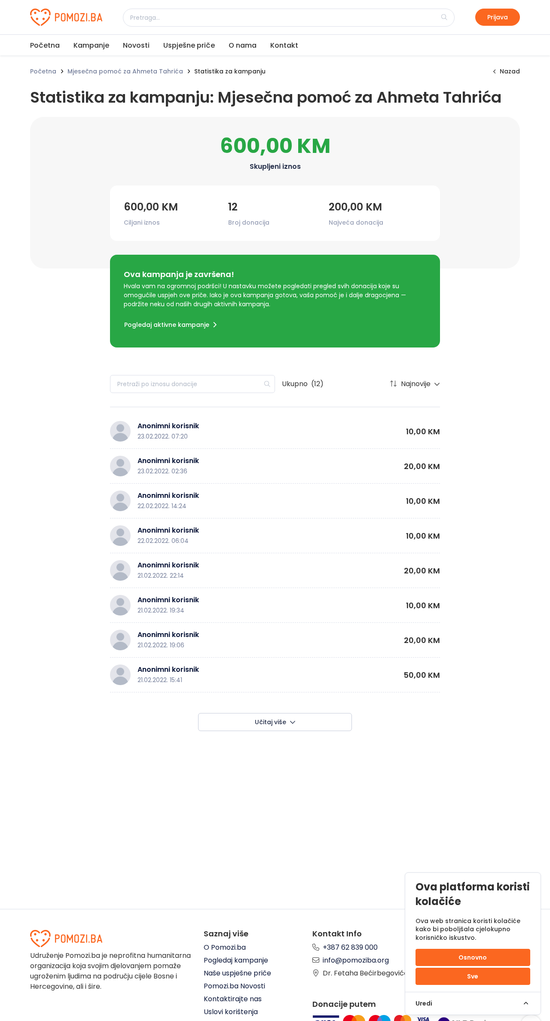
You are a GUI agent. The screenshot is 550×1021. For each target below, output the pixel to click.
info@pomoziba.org (356, 960)
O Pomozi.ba (225, 947)
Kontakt (284, 45)
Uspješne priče (189, 45)
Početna (45, 45)
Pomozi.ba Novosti (234, 986)
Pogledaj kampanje (236, 960)
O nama (243, 45)
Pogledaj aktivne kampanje (166, 324)
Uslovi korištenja (231, 1012)
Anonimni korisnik (168, 426)
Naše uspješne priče (237, 973)
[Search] (444, 17)
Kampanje (91, 45)
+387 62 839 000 (350, 947)
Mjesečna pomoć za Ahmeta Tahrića (125, 71)
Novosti (136, 45)
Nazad (510, 71)
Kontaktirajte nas (233, 999)
